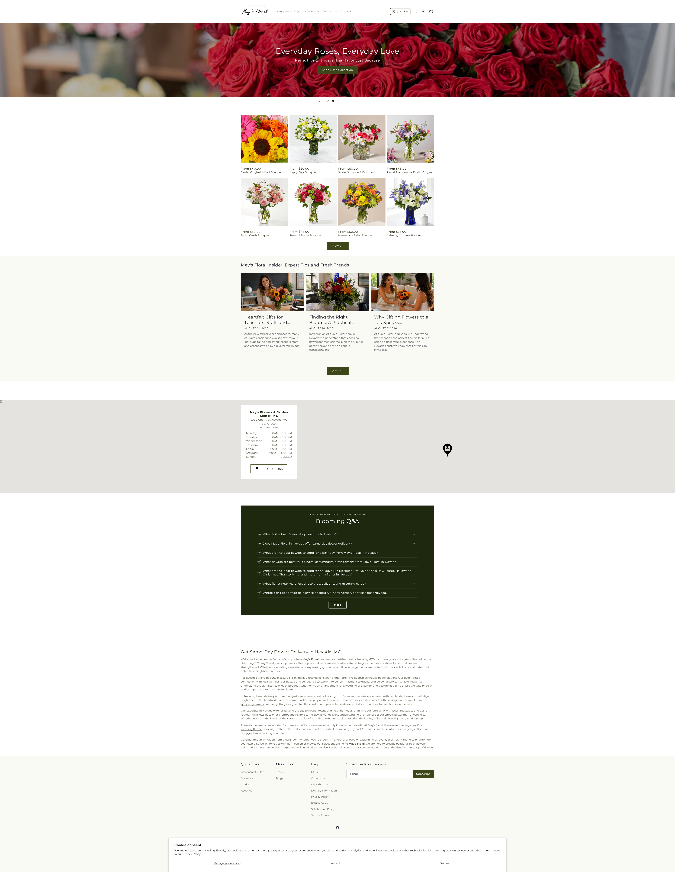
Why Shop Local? (322, 784)
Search (280, 772)
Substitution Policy (323, 809)
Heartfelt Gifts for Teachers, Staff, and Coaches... (265, 319)
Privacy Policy (192, 854)
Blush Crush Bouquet (255, 235)
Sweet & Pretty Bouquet (305, 235)
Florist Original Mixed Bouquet (261, 172)
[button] (310, 11)
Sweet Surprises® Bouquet (356, 172)
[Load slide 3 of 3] (338, 101)
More (337, 604)
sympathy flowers (252, 704)
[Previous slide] (319, 101)
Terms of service (321, 815)
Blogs (279, 778)
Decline (444, 863)
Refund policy (319, 803)
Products (246, 784)
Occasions (247, 778)
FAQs (314, 772)
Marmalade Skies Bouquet (355, 235)
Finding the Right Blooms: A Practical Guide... (330, 319)
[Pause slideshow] (356, 101)
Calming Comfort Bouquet (405, 235)
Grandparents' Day (252, 772)
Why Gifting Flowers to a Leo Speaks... (401, 319)
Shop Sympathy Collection (337, 75)
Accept (335, 863)
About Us (246, 790)
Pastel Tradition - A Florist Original (410, 172)
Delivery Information (324, 790)
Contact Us (318, 778)
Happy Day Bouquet (303, 172)
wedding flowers (251, 729)
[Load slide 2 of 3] (333, 101)
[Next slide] (347, 101)
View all (337, 245)
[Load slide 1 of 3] (327, 101)
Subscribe (423, 774)
